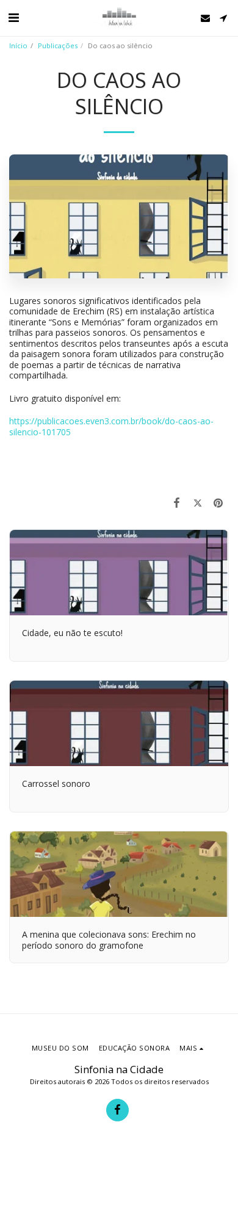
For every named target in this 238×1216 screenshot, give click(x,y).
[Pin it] (218, 502)
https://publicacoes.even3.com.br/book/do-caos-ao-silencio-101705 (111, 426)
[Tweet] (197, 502)
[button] (13, 17)
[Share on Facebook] (176, 502)
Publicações (58, 45)
